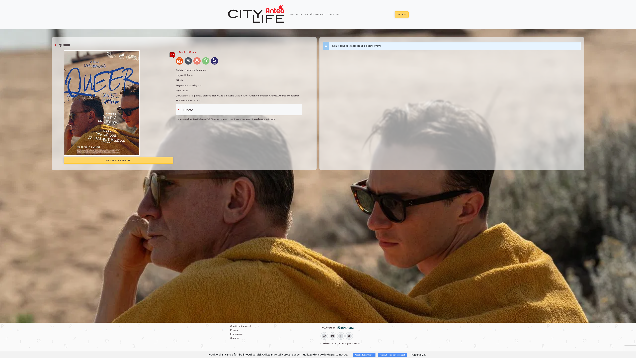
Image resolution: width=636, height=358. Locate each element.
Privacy (234, 330)
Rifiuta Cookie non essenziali (392, 355)
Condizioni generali (240, 326)
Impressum (236, 334)
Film (291, 14)
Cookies (234, 338)
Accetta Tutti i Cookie (364, 355)
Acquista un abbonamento (310, 14)
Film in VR (333, 14)
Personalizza (418, 354)
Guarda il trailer (120, 160)
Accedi (402, 14)
